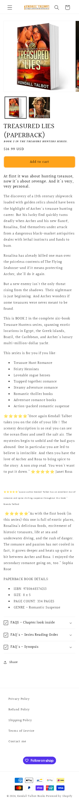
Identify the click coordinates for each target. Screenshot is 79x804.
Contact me (17, 741)
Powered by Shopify (59, 796)
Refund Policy (19, 709)
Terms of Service (21, 731)
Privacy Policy (19, 699)
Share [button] (13, 662)
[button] (9, 7)
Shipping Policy (20, 720)
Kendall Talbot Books (31, 796)
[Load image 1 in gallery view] (15, 107)
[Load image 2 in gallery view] (39, 107)
